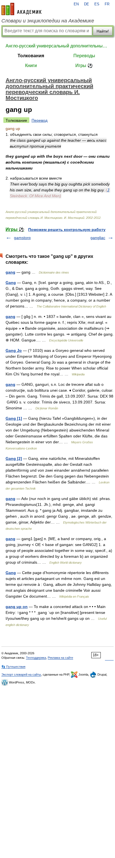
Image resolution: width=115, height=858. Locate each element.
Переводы (84, 55)
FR (107, 4)
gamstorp (22, 237)
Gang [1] (14, 418)
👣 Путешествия (13, 666)
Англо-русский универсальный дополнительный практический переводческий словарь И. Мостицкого (57, 45)
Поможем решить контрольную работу (67, 229)
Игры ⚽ (84, 65)
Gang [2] (14, 458)
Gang (11, 282)
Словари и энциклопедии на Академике (47, 21)
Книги (31, 65)
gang (10, 272)
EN (76, 4)
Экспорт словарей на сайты (21, 674)
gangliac (97, 237)
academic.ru (21, 9)
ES (96, 4)
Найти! (103, 31)
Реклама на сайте (60, 657)
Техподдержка (36, 657)
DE (86, 4)
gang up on (17, 606)
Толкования (31, 55)
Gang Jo (14, 350)
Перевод (39, 120)
